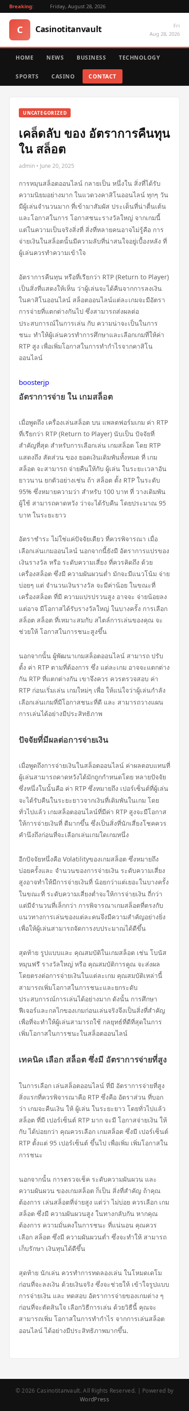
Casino (63, 76)
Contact (103, 76)
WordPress (94, 1399)
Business (91, 57)
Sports (27, 76)
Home (24, 57)
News (55, 57)
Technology (139, 57)
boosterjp (34, 382)
